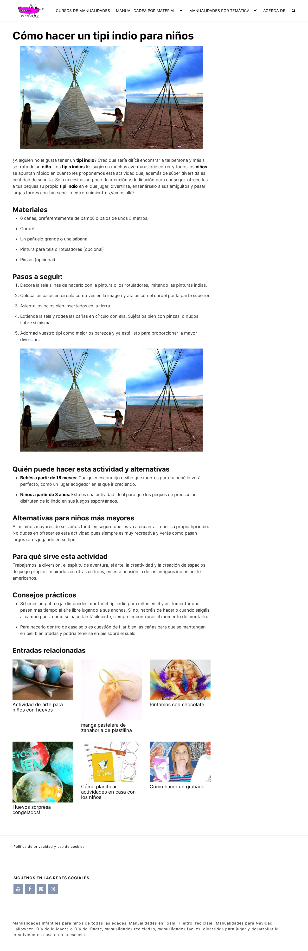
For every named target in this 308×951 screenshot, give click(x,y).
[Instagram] (53, 889)
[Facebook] (30, 889)
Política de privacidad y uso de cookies (48, 846)
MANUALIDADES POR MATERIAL (145, 10)
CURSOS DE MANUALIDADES (83, 10)
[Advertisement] (253, 130)
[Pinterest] (41, 889)
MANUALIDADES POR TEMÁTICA (219, 10)
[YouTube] (18, 889)
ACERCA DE (274, 10)
